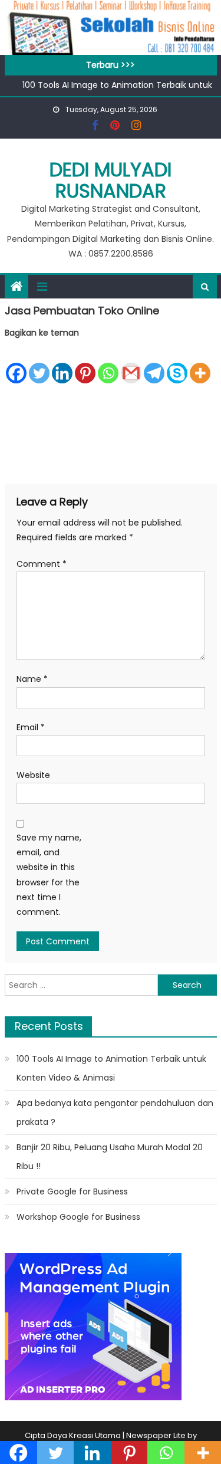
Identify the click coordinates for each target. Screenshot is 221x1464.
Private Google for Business (72, 1191)
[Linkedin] (62, 363)
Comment (42, 564)
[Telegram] (154, 363)
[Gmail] (131, 363)
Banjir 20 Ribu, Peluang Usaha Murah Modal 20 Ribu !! (110, 1156)
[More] (200, 363)
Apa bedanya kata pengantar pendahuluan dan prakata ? (115, 1112)
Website (33, 775)
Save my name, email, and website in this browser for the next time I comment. (49, 875)
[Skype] (177, 363)
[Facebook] (16, 363)
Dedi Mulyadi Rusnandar (110, 180)
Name (32, 679)
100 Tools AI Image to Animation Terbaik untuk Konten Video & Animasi (111, 1068)
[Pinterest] (85, 363)
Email (31, 727)
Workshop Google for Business (78, 1217)
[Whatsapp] (108, 363)
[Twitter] (39, 363)
